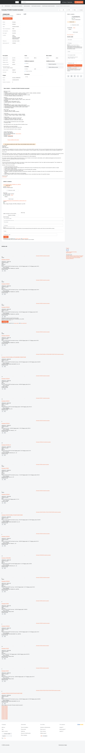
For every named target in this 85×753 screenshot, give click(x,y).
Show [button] (12, 195)
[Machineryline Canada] (8, 2)
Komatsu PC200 (5, 603)
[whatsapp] (4, 196)
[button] (60, 10)
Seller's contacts (5, 731)
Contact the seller (7, 18)
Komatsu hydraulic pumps (71, 255)
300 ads (8, 186)
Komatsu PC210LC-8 (6, 444)
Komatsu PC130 (5, 648)
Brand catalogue (24, 735)
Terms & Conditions (24, 727)
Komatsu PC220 (5, 670)
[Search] (22, 2)
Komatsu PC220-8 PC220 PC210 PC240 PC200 (12, 693)
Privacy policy (23, 729)
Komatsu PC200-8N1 (6, 557)
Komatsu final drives (79, 255)
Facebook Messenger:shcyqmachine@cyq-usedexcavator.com (14, 200)
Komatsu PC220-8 (5, 259)
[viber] (8, 196)
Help (2, 729)
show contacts (18, 133)
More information (70, 34)
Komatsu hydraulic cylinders (71, 256)
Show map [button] (23, 212)
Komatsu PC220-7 (5, 401)
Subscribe (5, 321)
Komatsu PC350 (5, 468)
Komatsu (14, 22)
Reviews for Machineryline (26, 733)
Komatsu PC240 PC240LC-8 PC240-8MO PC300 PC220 (14, 357)
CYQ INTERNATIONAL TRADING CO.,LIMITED (12, 184)
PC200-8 (14, 24)
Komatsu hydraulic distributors (73, 258)
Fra (5, 738)
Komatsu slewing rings (72, 257)
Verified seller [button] (8, 185)
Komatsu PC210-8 (5, 423)
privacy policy (18, 238)
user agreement (25, 238)
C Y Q (26, 76)
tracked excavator (15, 26)
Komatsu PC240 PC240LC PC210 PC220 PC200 (12, 515)
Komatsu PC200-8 (5, 283)
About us (3, 727)
